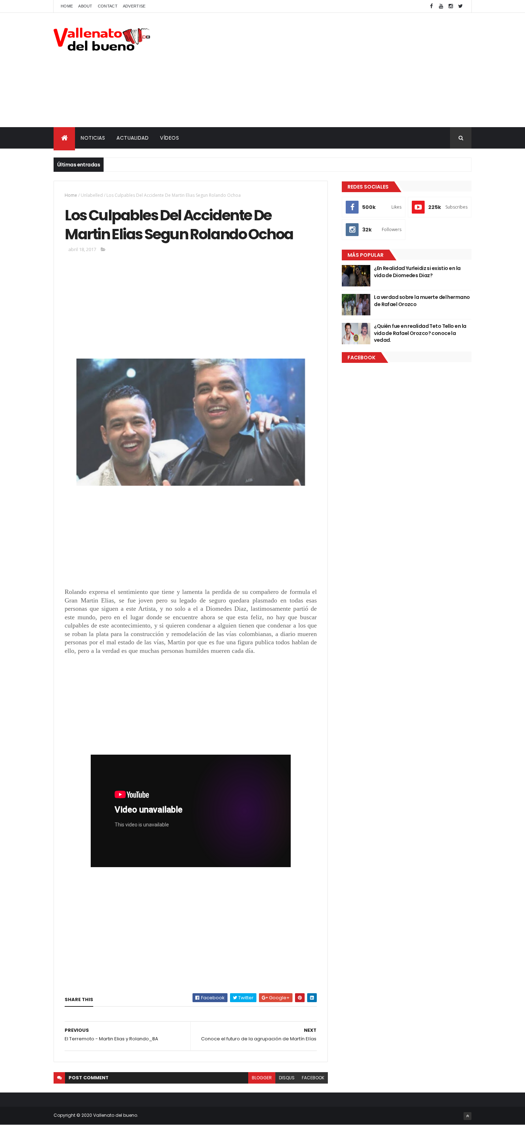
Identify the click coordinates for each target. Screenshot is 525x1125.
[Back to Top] (467, 1116)
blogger (262, 1078)
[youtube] (441, 6)
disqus (287, 1078)
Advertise (134, 6)
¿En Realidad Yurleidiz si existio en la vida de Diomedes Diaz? (417, 272)
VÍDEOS (169, 137)
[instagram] (451, 6)
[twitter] (460, 6)
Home (67, 6)
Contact (108, 6)
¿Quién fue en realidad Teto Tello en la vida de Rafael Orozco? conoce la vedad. (420, 333)
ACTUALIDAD (132, 137)
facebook (313, 1078)
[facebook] (431, 6)
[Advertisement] (341, 70)
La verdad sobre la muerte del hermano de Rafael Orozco (422, 301)
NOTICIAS (93, 137)
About (85, 6)
